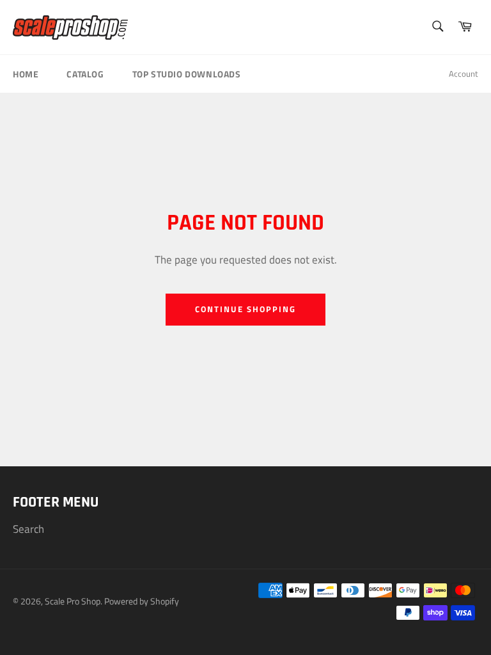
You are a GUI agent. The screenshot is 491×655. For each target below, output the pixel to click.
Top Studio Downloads (186, 74)
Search (28, 529)
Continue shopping (245, 309)
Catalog (85, 74)
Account (463, 73)
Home (25, 74)
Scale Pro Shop (72, 601)
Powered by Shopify (141, 601)
